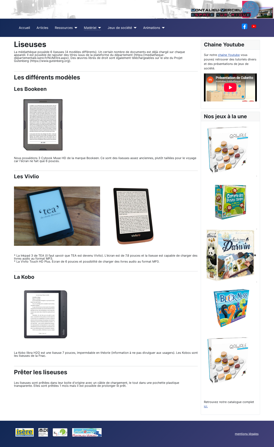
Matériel (90, 28)
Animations (151, 28)
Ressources (64, 28)
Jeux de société (120, 28)
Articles (42, 28)
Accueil (24, 28)
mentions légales (247, 434)
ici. (206, 406)
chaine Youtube (229, 55)
